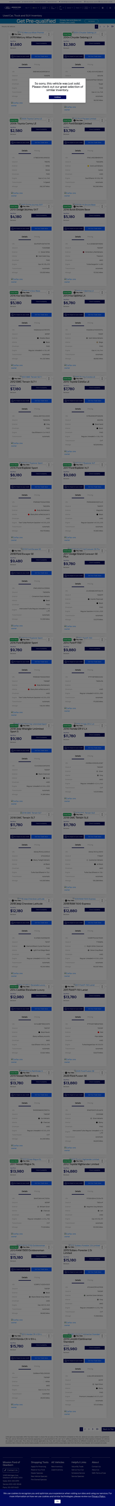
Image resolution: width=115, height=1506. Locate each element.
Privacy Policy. (99, 1496)
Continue (57, 97)
